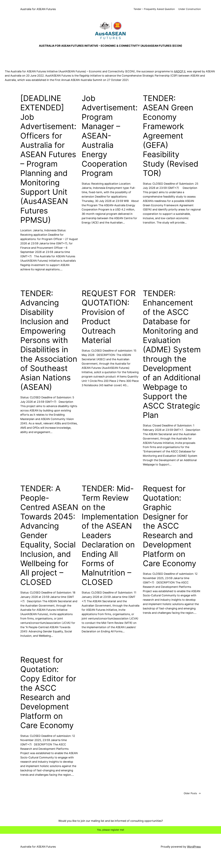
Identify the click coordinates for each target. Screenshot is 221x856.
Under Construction (189, 9)
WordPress (194, 846)
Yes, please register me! (110, 829)
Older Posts (192, 793)
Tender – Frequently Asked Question (154, 9)
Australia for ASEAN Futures (38, 9)
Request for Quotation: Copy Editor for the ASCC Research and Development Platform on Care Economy (48, 692)
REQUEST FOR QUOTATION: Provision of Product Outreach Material (109, 317)
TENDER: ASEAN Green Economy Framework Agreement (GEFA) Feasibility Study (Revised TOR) (170, 136)
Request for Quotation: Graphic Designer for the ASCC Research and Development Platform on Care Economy (169, 526)
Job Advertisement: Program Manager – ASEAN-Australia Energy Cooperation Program (110, 136)
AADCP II (179, 71)
